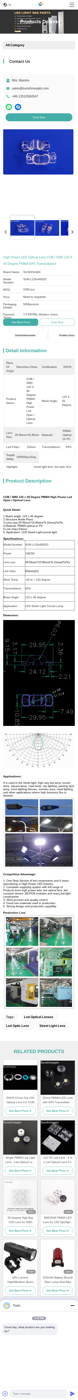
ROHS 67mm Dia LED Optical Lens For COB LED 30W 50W (20, 1100)
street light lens (52, 1026)
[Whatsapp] (8, 107)
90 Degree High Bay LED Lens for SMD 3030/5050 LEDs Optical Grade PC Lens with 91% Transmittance (20, 1220)
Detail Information (25, 335)
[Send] (72, 1393)
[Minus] (72, 1305)
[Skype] (18, 107)
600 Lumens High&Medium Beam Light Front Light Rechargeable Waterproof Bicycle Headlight (20, 1280)
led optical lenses (38, 1017)
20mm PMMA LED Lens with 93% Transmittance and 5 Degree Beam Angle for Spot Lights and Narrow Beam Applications (58, 1100)
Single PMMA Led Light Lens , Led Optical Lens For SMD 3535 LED (20, 1160)
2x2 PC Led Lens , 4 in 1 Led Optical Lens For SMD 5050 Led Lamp (57, 1160)
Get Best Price (21, 322)
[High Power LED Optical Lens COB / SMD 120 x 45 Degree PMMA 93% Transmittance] (38, 170)
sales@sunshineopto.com (30, 88)
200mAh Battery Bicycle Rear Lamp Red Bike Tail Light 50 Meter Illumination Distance (58, 1280)
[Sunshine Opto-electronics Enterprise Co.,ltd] (40, 5)
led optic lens (17, 1026)
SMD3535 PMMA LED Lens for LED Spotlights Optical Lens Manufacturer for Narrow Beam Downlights (58, 1220)
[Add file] (5, 1393)
